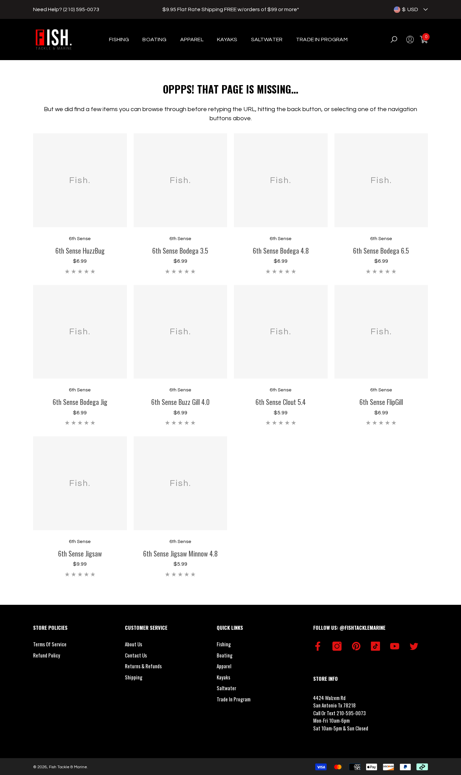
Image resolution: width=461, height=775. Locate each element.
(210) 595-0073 (81, 9)
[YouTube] (394, 646)
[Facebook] (317, 646)
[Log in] (410, 39)
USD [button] (410, 9)
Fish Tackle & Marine (68, 767)
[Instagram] (337, 646)
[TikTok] (375, 646)
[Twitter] (413, 646)
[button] (425, 9)
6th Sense (80, 238)
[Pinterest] (356, 646)
